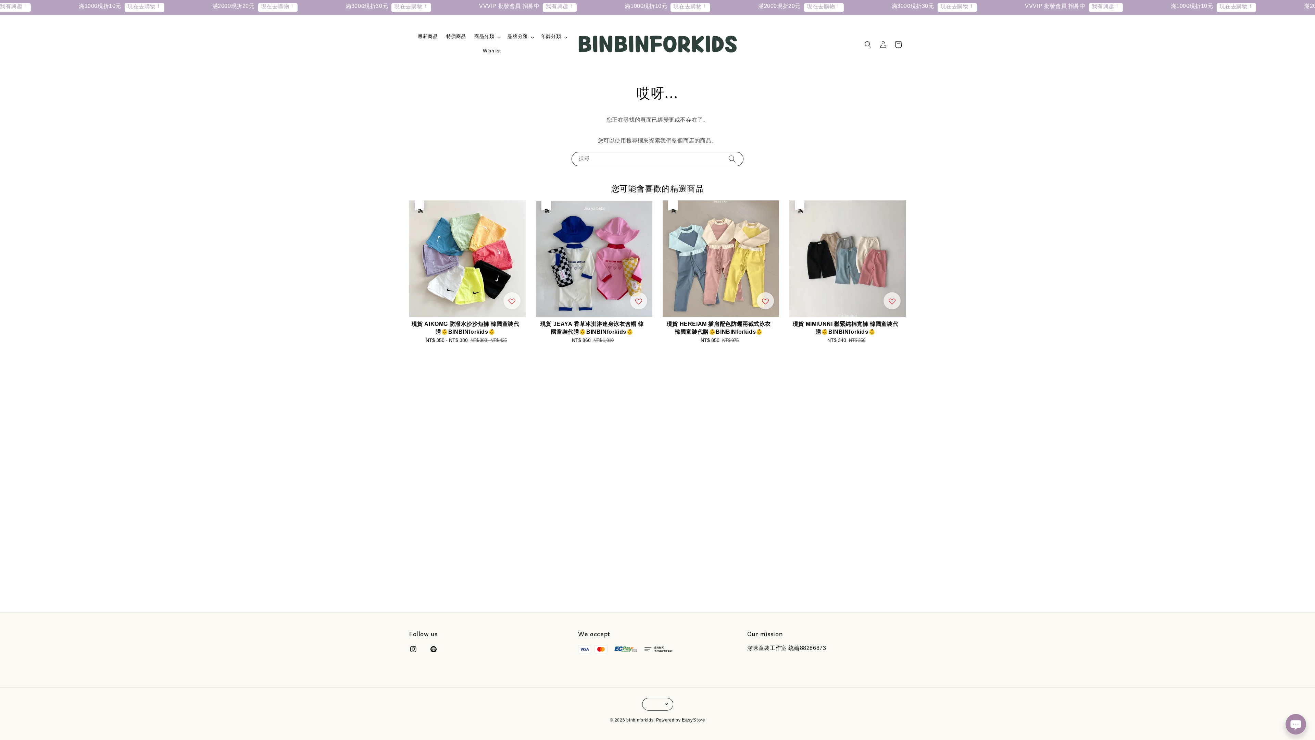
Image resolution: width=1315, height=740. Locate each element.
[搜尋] (732, 158)
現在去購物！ (83, 7)
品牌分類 (517, 37)
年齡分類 (551, 37)
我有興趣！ (498, 7)
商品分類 (484, 37)
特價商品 (456, 37)
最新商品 (428, 37)
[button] (868, 44)
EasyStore (693, 720)
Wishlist (492, 51)
